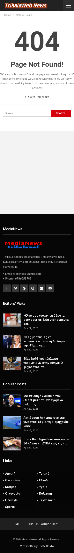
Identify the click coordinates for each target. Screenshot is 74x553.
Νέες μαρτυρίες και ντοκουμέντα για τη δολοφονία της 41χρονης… (45, 341)
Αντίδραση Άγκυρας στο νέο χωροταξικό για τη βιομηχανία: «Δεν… (46, 422)
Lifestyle (11, 500)
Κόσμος (10, 487)
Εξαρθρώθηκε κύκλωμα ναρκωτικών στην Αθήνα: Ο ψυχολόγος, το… (43, 363)
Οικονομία (12, 493)
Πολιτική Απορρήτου (43, 524)
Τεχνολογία (47, 500)
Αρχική (10, 474)
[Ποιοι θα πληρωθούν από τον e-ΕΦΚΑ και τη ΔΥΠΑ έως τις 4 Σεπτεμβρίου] (12, 443)
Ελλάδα (44, 480)
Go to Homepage (38, 96)
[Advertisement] (37, 172)
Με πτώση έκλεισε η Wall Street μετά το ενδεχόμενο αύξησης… (43, 400)
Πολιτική (45, 493)
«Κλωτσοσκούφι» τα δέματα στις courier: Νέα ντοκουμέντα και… (46, 320)
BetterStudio (47, 546)
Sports (10, 507)
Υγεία (43, 487)
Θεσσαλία (12, 480)
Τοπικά (44, 474)
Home (16, 524)
